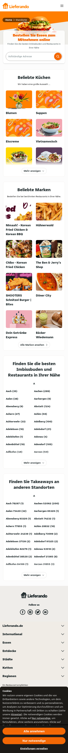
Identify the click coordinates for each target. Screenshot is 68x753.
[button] (58, 56)
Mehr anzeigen (32, 171)
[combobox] (29, 56)
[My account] (61, 5)
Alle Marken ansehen (32, 344)
